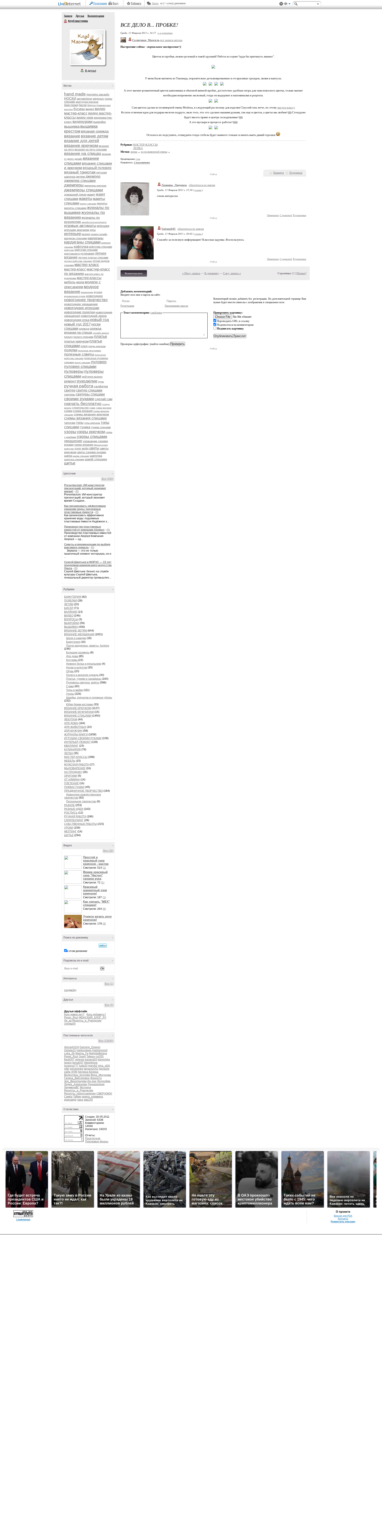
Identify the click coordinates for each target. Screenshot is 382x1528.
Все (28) (108, 850)
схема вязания (83, 411)
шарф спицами (96, 459)
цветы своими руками (91, 452)
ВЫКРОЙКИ (71, 623)
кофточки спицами (86, 249)
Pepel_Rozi (71, 1017)
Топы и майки (74, 690)
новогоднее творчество (86, 300)
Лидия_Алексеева (75, 1084)
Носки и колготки (76, 667)
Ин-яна (91, 1081)
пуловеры (74, 371)
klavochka (104, 1059)
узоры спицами (92, 436)
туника (85, 427)
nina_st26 (104, 1065)
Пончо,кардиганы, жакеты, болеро (87, 645)
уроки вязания (83, 444)
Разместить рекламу (343, 1221)
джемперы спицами (83, 190)
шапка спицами (81, 456)
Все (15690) (106, 1040)
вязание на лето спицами (90, 149)
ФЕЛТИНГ (70, 831)
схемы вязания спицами (85, 418)
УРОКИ (68, 827)
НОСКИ (70, 98)
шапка (68, 455)
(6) (104, 908)
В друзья (90, 70)
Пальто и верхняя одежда (82, 675)
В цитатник (299, 215)
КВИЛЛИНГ (71, 745)
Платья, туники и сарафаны (83, 678)
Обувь (70, 671)
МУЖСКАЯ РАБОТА (76, 764)
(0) (77, 491)
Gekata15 (70, 1050)
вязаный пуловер (97, 168)
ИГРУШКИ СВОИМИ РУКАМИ (82, 738)
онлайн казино (101, 333)
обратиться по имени (202, 185)
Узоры (70, 693)
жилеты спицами (75, 208)
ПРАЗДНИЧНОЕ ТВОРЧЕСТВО (83, 790)
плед (84, 346)
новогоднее (94, 296)
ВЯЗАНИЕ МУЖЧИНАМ (79, 712)
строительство (80, 407)
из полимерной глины (154, 151)
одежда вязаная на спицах (82, 330)
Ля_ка (68, 1020)
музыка (98, 292)
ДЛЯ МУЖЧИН (73, 730)
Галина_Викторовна (77, 1078)
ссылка (198, 190)
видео (90, 109)
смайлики (156, 312)
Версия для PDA (343, 1215)
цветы (94, 448)
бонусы (91, 105)
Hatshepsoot (99, 1050)
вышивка (72, 126)
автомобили (84, 98)
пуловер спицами (80, 366)
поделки (70, 350)
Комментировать (134, 273)
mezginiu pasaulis (97, 94)
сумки (92, 408)
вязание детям (94, 136)
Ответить (273, 215)
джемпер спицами (80, 181)
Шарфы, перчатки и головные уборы (89, 697)
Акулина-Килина (88, 1071)
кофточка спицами (100, 246)
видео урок (84, 117)
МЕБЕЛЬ (69, 760)
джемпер (93, 176)
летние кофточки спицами (78, 261)
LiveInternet (70, 4)
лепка (133, 151)
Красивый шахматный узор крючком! (95, 890)
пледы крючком (97, 346)
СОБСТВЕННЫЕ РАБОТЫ (80, 824)
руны (101, 381)
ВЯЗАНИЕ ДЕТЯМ (75, 630)
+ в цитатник (165, 32)
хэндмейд (70, 990)
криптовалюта (72, 253)
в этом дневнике (77, 951)
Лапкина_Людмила (174, 185)
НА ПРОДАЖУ (73, 772)
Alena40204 (71, 1047)
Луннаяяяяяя (96, 1084)
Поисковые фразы (96, 1141)
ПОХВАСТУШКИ (74, 787)
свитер (69, 390)
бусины (79, 109)
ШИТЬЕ (69, 835)
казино (86, 234)
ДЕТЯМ (68, 604)
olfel (66, 1068)
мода (80, 282)
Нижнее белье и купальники (83, 663)
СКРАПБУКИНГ (74, 820)
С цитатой (286, 215)
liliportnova (90, 1062)
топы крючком (92, 423)
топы (80, 422)
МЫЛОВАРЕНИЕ (74, 768)
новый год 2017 (77, 324)
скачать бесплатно (82, 403)
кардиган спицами (75, 238)
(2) (104, 923)
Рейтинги (136, 3)
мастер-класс (75, 269)
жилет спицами (88, 203)
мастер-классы (89, 278)
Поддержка (281, 4)
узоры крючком (91, 432)
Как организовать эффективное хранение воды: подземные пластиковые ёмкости (85, 509)
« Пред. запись (191, 273)
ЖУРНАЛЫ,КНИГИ (76, 734)
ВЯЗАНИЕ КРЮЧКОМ (77, 708)
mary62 (92, 1065)
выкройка (99, 122)
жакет (91, 194)
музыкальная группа (74, 296)
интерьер (72, 234)
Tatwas (90, 1056)
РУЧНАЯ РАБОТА (75, 816)
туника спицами (101, 427)
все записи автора (171, 40)
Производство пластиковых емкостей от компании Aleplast (84, 528)
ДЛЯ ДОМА (71, 723)
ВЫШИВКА (71, 626)
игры (93, 230)
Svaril (82, 1056)
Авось (155, 3)
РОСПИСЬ (71, 812)
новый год (99, 320)
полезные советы (79, 354)
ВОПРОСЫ (71, 619)
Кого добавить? (96, 1014)
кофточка (81, 246)
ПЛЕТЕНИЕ (71, 783)
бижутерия (71, 105)
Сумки (70, 686)
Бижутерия (73, 641)
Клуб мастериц (65, 21)
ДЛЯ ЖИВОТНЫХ (75, 727)
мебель (70, 282)
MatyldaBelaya (98, 1053)
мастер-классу (286, 107)
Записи (68, 15)
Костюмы (72, 660)
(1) (104, 867)
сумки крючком (103, 408)
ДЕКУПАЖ (70, 719)
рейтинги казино (92, 376)
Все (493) (107, 478)
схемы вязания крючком (91, 414)
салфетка (101, 386)
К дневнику (211, 273)
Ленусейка (103, 1081)
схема (68, 411)
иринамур (70, 1099)
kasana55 (91, 1059)
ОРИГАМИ (70, 775)
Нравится (278, 172)
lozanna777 (71, 1065)
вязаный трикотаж (80, 172)
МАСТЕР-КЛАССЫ (76, 757)
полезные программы (89, 350)
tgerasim (104, 1068)
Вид (287, 4)
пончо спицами (82, 362)
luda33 (83, 1065)
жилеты (102, 203)
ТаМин (77, 1096)
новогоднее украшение (81, 304)
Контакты (343, 1218)
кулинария (87, 253)
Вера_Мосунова (101, 1075)
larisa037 (78, 1062)
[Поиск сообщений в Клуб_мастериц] (103, 946)
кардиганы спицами (82, 242)
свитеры (69, 394)
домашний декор (75, 194)
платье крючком (76, 341)
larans (68, 1062)
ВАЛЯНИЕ (70, 611)
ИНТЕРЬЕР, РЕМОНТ (77, 742)
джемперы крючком (95, 185)
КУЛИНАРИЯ (72, 749)
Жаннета (96, 1078)
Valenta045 (168, 228)
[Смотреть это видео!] (73, 862)
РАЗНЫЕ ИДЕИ (73, 809)
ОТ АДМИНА (72, 779)
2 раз (138, 159)
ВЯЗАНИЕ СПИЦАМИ (78, 715)
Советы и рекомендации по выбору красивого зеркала (87, 546)
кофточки (69, 250)
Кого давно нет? (74, 1014)
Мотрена (85, 1087)
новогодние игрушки (81, 308)
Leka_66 (69, 1053)
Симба (68, 1096)
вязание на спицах (82, 153)
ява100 (88, 1099)
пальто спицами (83, 337)
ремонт (70, 381)
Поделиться (295, 172)
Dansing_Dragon (90, 1047)
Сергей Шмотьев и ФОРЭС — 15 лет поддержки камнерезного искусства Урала (88, 565)
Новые (301, 273)
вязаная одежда (95, 131)
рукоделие (87, 381)
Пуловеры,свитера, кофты (82, 682)
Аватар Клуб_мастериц (87, 47)
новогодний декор (94, 316)
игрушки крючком (76, 230)
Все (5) (109, 1005)
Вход (115, 3)
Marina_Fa (81, 1053)
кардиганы (95, 238)
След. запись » (232, 273)
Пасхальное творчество (81, 801)
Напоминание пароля (176, 305)
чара (80, 1099)
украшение (73, 441)
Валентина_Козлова (77, 1075)
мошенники (87, 292)
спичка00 (70, 1023)
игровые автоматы (80, 226)
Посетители (92, 1138)
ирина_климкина (92, 1096)
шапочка (96, 455)
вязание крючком (81, 145)
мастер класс (86, 265)
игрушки (103, 226)
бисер (83, 105)
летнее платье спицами (93, 257)
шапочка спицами (74, 459)
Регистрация (100, 3)
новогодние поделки (79, 312)
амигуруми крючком (87, 102)
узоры (70, 431)
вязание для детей (81, 141)
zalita (67, 1071)
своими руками (79, 398)
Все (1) (109, 983)
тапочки (69, 422)
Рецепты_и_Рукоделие (86, 1020)
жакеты (85, 198)
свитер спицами (89, 390)
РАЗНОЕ (69, 805)
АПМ (74, 1071)
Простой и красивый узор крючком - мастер (96, 861)
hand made (75, 94)
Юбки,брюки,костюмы (79, 704)
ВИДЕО (68, 615)
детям (80, 176)
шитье (69, 463)
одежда (84, 328)
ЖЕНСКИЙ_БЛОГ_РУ (92, 1017)
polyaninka (76, 1068)
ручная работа (78, 386)
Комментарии (96, 15)
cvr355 (100, 1056)
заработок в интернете (94, 222)
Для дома (72, 656)
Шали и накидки (76, 638)
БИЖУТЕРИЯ (72, 596)
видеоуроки (83, 122)
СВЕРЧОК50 (104, 1093)
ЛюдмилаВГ (71, 1087)
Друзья (80, 15)
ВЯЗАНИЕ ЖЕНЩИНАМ (79, 634)
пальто (68, 337)
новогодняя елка (76, 320)
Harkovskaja (84, 1050)
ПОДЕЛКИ (70, 600)
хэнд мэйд (81, 448)
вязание (72, 136)
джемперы (74, 185)
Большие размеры (78, 652)
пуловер (99, 362)
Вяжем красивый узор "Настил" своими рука (95, 875)
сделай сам (103, 399)
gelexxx (79, 1059)
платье (100, 336)
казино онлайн (99, 234)
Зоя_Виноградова (75, 1081)
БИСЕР (68, 608)
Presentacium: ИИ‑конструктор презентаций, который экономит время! (85, 488)
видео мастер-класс (84, 111)
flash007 (69, 1059)
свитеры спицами (90, 394)
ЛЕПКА (68, 753)
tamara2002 (91, 1068)
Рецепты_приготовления (80, 1093)
